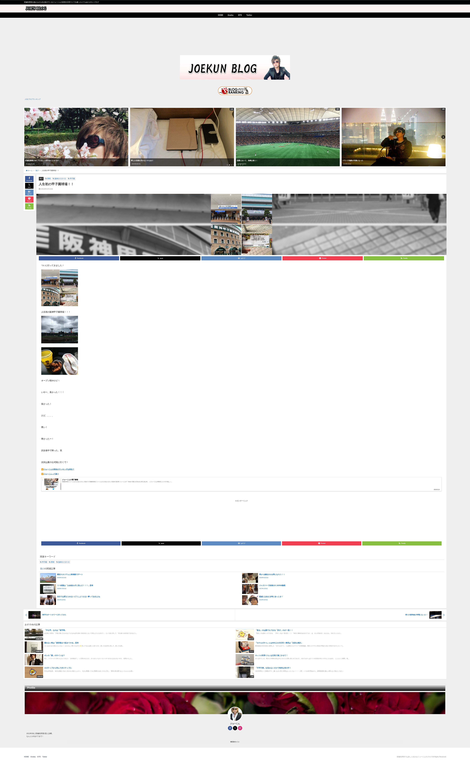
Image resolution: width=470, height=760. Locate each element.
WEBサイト (235, 742)
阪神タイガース (60, 178)
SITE (240, 15)
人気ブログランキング (33, 99)
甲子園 (72, 178)
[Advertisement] (235, 36)
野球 (49, 178)
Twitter (249, 15)
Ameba (230, 15)
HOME (220, 15)
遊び (41, 178)
